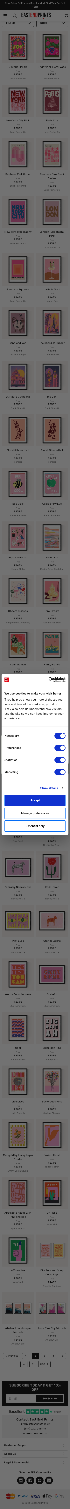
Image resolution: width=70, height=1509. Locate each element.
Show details (49, 788)
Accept (35, 800)
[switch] (60, 748)
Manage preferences (35, 813)
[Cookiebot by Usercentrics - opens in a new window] (49, 679)
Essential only (35, 826)
